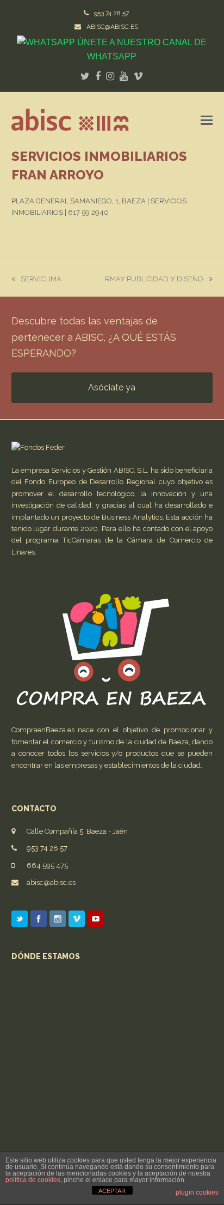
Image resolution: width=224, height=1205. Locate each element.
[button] (207, 120)
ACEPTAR (112, 1191)
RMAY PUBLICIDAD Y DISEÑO (154, 279)
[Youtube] (96, 921)
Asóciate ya (111, 387)
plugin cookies (197, 1192)
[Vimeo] (77, 921)
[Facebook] (38, 921)
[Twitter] (19, 921)
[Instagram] (57, 921)
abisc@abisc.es (51, 882)
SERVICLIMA (40, 279)
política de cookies (32, 1180)
